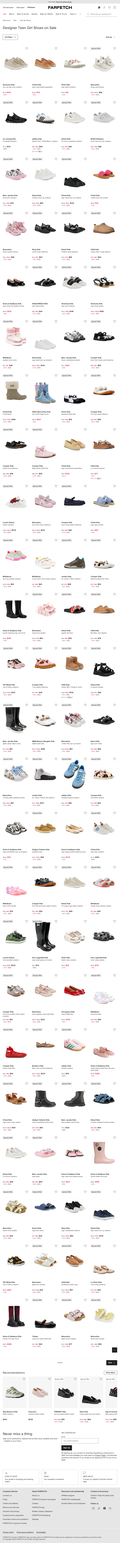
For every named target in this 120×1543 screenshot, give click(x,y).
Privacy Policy (100, 1455)
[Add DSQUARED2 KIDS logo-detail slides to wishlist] (56, 267)
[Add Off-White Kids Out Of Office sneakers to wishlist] (26, 648)
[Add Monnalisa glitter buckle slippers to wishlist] (85, 1300)
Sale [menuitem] (4, 14)
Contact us (7, 1495)
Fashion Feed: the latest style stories (102, 1497)
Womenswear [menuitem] (8, 7)
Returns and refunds (11, 1507)
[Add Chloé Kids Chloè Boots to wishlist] (26, 375)
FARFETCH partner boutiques (44, 1499)
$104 (69, 697)
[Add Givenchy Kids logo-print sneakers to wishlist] (85, 267)
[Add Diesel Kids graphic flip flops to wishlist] (85, 594)
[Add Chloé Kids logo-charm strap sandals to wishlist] (26, 1083)
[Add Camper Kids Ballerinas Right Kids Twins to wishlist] (114, 540)
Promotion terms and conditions (15, 1519)
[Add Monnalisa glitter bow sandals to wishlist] (56, 1246)
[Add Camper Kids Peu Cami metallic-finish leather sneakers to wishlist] (26, 975)
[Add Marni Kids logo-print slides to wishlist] (114, 705)
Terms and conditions (25, 1532)
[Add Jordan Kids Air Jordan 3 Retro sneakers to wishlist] (85, 540)
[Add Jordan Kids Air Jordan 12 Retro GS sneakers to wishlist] (56, 759)
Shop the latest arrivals (64, 2)
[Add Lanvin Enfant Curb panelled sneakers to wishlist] (26, 921)
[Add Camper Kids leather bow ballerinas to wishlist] (26, 429)
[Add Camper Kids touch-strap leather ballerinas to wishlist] (85, 486)
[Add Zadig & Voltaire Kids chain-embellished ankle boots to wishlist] (56, 1083)
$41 (39, 151)
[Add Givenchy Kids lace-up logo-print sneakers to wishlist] (26, 48)
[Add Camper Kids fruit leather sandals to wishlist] (114, 759)
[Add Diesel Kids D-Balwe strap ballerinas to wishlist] (85, 213)
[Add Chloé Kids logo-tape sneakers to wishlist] (114, 813)
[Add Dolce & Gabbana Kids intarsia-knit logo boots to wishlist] (26, 1300)
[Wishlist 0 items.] (109, 7)
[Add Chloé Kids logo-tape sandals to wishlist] (114, 486)
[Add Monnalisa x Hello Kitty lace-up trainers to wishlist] (85, 705)
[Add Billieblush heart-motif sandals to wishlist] (26, 867)
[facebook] (104, 1508)
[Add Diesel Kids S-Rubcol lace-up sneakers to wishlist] (56, 159)
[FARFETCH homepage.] (60, 7)
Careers (35, 1503)
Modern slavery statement (42, 1511)
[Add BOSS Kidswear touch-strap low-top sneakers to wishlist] (114, 102)
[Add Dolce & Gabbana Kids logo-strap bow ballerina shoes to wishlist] (26, 267)
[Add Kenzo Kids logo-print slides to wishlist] (56, 1191)
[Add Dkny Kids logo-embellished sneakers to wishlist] (85, 1191)
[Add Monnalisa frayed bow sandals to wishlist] (56, 594)
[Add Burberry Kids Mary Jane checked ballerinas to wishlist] (56, 1029)
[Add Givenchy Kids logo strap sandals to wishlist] (114, 267)
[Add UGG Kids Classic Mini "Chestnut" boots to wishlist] (85, 648)
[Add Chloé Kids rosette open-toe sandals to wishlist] (114, 159)
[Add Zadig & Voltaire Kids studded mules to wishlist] (56, 813)
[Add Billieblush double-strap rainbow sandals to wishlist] (114, 867)
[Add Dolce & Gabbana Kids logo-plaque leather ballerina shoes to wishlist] (85, 813)
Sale (15, 20)
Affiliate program (67, 1495)
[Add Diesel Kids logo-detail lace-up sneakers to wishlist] (85, 159)
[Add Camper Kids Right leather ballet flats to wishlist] (56, 429)
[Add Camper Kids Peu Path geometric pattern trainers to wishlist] (56, 867)
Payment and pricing (11, 1511)
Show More (110, 1373)
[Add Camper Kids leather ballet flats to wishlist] (26, 1029)
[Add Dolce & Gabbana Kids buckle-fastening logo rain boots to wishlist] (26, 594)
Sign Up (66, 1448)
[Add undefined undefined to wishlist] (24, 1379)
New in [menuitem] (11, 14)
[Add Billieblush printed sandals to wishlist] (114, 975)
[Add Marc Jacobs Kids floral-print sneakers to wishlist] (26, 159)
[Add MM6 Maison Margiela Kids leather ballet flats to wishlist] (56, 705)
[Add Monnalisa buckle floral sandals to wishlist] (26, 1191)
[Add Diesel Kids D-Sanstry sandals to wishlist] (114, 648)
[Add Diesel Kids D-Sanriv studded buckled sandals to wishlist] (114, 1083)
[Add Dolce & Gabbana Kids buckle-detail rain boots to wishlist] (114, 1137)
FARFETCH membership (70, 1499)
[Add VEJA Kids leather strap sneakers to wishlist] (85, 921)
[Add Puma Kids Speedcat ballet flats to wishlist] (85, 375)
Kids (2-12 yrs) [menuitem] (61, 14)
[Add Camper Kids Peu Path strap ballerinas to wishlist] (114, 375)
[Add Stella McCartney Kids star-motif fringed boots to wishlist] (56, 375)
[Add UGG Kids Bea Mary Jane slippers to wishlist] (114, 594)
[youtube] (110, 1508)
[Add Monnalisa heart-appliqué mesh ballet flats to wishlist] (56, 975)
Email (63, 1437)
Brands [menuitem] (34, 14)
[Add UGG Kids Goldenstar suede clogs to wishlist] (85, 1246)
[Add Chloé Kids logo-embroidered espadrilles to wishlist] (56, 48)
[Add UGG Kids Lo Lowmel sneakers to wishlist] (114, 429)
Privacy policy (8, 1532)
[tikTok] (98, 1508)
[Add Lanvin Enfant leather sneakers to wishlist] (26, 486)
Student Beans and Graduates (73, 1503)
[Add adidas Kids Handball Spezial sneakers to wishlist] (85, 759)
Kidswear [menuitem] (31, 7)
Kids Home (6, 20)
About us (35, 1495)
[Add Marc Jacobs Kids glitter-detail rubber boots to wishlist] (26, 705)
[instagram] (93, 1508)
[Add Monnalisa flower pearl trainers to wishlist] (114, 48)
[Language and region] (99, 7)
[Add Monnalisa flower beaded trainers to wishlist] (26, 213)
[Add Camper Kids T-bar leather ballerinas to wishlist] (56, 648)
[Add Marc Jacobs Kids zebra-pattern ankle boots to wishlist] (85, 1083)
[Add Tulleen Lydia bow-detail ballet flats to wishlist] (56, 1300)
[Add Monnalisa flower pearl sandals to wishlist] (114, 1300)
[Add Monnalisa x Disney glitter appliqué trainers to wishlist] (26, 759)
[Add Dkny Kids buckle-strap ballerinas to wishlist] (56, 213)
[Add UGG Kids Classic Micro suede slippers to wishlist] (114, 213)
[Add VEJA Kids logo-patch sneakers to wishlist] (85, 48)
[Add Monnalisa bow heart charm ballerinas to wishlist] (56, 486)
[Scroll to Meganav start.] (80, 14)
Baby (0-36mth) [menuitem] (46, 14)
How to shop (11, 1476)
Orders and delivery (10, 1503)
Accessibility (41, 1532)
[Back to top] (114, 1350)
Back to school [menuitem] (23, 14)
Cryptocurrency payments (13, 1515)
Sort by (109, 37)
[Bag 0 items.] (114, 7)
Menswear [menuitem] (20, 7)
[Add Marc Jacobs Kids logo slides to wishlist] (56, 1137)
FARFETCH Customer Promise (15, 1523)
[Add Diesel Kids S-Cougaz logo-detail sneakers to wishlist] (85, 867)
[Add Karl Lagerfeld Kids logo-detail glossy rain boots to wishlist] (56, 921)
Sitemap (35, 1519)
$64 (98, 478)
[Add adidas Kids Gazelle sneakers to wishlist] (85, 1029)
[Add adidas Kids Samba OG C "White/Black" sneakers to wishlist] (56, 102)
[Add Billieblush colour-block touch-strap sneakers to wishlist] (56, 540)
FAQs (46, 1476)
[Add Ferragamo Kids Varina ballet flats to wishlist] (85, 975)
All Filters (9, 37)
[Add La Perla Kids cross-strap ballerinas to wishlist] (114, 1246)
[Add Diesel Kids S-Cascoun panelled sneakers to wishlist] (85, 102)
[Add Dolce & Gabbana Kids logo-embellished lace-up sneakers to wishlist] (26, 813)
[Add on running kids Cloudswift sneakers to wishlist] (26, 102)
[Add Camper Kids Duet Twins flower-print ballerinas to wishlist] (114, 321)
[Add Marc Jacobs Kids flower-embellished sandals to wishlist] (85, 321)
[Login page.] (104, 7)
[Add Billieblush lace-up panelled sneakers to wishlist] (26, 540)
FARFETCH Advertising (41, 1515)
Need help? (88, 1476)
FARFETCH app (38, 1507)
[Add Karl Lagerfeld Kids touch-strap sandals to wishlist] (114, 921)
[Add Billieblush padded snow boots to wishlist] (26, 321)
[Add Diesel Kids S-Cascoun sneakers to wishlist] (26, 1137)
